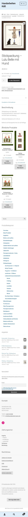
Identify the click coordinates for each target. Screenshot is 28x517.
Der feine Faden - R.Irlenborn (12, 296)
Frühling (9, 281)
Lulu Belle (14, 16)
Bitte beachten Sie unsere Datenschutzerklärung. (9, 388)
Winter (8, 293)
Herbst (8, 283)
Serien (8, 278)
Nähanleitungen (7, 301)
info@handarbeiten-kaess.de (12, 416)
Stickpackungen (14, 14)
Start (4, 14)
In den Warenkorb (14, 80)
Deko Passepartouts (8, 306)
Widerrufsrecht (5, 469)
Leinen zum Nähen (7, 313)
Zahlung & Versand (6, 457)
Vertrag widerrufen (6, 473)
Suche (14, 514)
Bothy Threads (8, 268)
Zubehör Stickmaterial (9, 323)
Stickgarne (6, 260)
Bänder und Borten (8, 321)
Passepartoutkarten (8, 308)
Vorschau (5, 230)
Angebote (5, 235)
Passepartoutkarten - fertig (10, 253)
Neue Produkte (7, 233)
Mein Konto (4, 514)
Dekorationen (6, 326)
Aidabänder (6, 258)
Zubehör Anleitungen (8, 248)
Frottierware (6, 303)
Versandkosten (15, 73)
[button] (24, 23)
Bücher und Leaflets (8, 238)
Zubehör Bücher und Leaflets (10, 245)
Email (3, 382)
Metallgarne (6, 311)
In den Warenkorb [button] (7, 162)
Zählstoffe (6, 250)
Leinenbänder (6, 255)
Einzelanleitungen (7, 240)
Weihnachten (10, 291)
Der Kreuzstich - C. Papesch (12, 265)
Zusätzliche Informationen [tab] (8, 102)
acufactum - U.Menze (10, 273)
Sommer (9, 288)
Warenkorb (22, 513)
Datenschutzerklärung (7, 460)
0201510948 (9, 414)
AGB (3, 463)
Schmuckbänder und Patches (10, 318)
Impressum (5, 466)
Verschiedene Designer (11, 298)
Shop (8, 14)
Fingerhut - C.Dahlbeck (11, 270)
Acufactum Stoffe (7, 316)
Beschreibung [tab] (5, 98)
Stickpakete (6, 243)
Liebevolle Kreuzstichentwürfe (14, 88)
